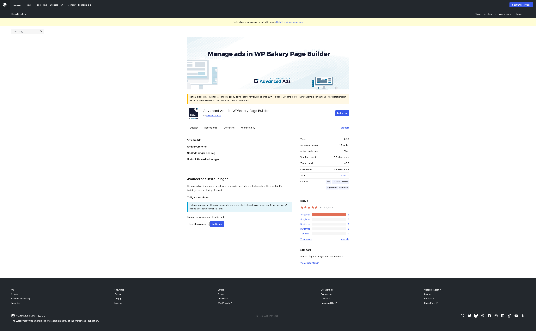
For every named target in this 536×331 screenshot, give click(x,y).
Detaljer (194, 127)
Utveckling (229, 127)
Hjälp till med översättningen (289, 22)
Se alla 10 (344, 175)
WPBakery (343, 187)
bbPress (429, 298)
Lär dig (221, 290)
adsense (336, 182)
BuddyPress (431, 303)
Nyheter (15, 294)
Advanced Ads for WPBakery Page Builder (236, 111)
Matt (427, 294)
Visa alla (345, 239)
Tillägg (117, 298)
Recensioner (210, 127)
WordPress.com (432, 290)
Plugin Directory (18, 14)
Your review (306, 239)
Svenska (41, 316)
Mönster (118, 303)
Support (345, 127)
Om (12, 290)
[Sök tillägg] (41, 31)
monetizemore (213, 115)
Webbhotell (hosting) (21, 298)
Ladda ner (342, 113)
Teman (117, 294)
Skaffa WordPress (521, 5)
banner (345, 182)
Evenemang (326, 294)
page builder (331, 187)
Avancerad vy (248, 127)
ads (328, 182)
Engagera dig (327, 290)
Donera (325, 298)
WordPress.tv (225, 303)
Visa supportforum (309, 263)
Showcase (119, 290)
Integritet (15, 303)
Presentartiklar (329, 303)
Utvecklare (223, 298)
